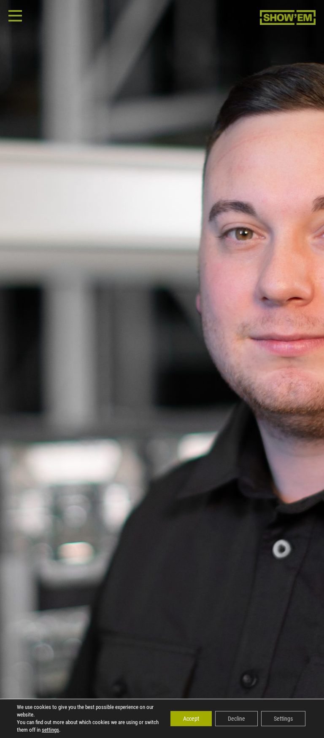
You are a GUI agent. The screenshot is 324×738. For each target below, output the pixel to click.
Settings (283, 718)
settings (50, 730)
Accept (191, 718)
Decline (236, 718)
